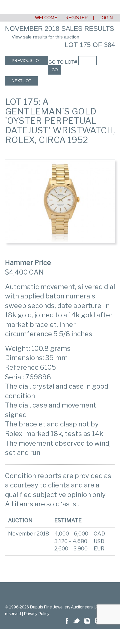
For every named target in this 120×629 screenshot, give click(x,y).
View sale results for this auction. (46, 36)
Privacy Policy (36, 613)
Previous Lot (26, 60)
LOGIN (106, 17)
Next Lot (21, 81)
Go (55, 70)
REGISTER (74, 17)
